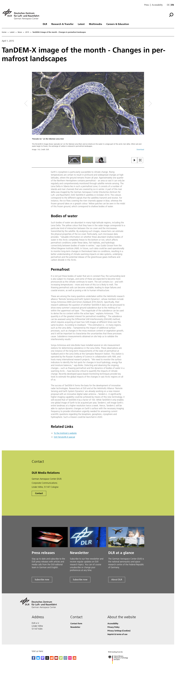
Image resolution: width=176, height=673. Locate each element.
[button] (88, 113)
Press (146, 5)
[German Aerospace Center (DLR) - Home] (21, 14)
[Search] (171, 14)
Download (140, 149)
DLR (45, 23)
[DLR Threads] (47, 659)
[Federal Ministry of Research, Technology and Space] (121, 666)
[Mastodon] (42, 659)
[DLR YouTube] (56, 659)
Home (4, 32)
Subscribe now (42, 579)
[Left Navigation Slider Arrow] (36, 103)
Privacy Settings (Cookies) (119, 630)
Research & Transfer (62, 23)
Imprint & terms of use (117, 634)
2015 (27, 32)
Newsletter (75, 627)
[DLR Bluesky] (38, 659)
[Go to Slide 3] (101, 160)
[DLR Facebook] (33, 659)
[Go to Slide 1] (74, 160)
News (20, 32)
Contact (39, 493)
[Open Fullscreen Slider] (140, 160)
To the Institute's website (65, 433)
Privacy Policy (113, 627)
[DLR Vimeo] (61, 659)
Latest (81, 23)
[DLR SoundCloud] (74, 659)
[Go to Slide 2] (88, 160)
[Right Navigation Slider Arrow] (142, 103)
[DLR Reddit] (52, 659)
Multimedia (95, 23)
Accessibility (157, 5)
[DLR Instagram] (65, 659)
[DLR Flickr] (70, 659)
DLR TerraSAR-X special (64, 437)
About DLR (116, 579)
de (168, 4)
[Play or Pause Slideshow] (134, 160)
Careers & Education (117, 23)
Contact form (76, 623)
